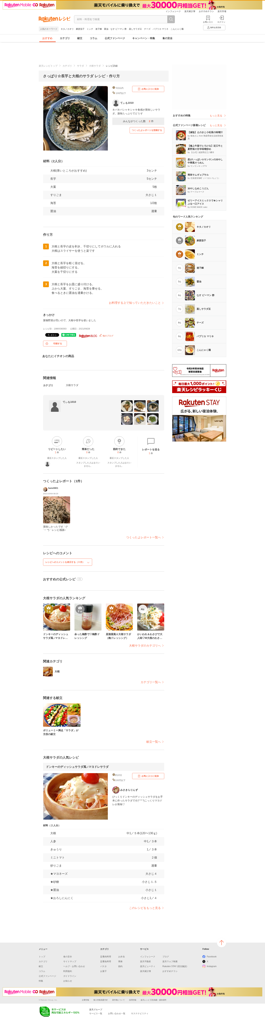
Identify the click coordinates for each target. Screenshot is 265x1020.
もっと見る (216, 115)
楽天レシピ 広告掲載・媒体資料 (153, 1000)
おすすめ (47, 38)
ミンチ (90, 29)
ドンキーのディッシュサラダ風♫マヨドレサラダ (77, 766)
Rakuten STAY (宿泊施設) (174, 966)
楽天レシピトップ (48, 65)
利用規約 (67, 971)
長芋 (53, 178)
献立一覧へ (153, 741)
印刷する (57, 343)
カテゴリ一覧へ (151, 682)
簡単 (120, 961)
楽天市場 (222, 11)
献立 (79, 38)
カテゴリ (65, 38)
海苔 (53, 203)
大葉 (53, 186)
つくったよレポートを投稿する (147, 130)
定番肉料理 (105, 956)
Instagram (212, 966)
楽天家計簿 (189, 11)
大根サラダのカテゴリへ (145, 645)
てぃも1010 (69, 401)
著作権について (118, 1000)
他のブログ (107, 336)
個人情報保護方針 (100, 1000)
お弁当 (121, 956)
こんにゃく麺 (177, 29)
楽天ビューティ (147, 966)
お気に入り (208, 22)
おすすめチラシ (206, 11)
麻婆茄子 (80, 29)
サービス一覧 (95, 1013)
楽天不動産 (145, 961)
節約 (120, 966)
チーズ (147, 29)
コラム (93, 38)
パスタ (103, 966)
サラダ (80, 65)
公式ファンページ (115, 38)
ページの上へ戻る (221, 942)
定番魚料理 (105, 961)
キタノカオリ (67, 29)
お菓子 (103, 971)
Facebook (212, 956)
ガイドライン (69, 976)
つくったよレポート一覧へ (143, 537)
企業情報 (85, 1000)
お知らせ (67, 981)
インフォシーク (173, 11)
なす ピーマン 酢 (119, 29)
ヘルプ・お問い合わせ (74, 966)
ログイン (221, 22)
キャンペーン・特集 (143, 38)
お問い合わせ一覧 (116, 1013)
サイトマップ (69, 961)
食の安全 (167, 38)
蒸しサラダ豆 (135, 29)
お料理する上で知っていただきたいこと (135, 302)
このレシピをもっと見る (145, 907)
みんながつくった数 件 (138, 121)
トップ (42, 956)
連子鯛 (98, 29)
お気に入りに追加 (150, 89)
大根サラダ (95, 65)
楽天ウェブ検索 (170, 961)
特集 (41, 981)
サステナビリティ (139, 1013)
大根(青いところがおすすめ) (68, 170)
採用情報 (132, 1000)
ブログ (165, 956)
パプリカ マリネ (160, 29)
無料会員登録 (215, 27)
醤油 (106, 29)
